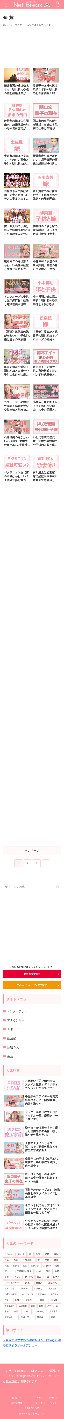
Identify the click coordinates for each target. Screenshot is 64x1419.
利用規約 (11, 1381)
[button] (58, 887)
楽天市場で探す (32, 973)
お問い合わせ (32, 1408)
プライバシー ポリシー (45, 1376)
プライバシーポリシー (47, 1403)
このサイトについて (47, 1398)
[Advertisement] (32, 47)
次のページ (32, 850)
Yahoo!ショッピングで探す (32, 985)
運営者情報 (17, 1403)
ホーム (18, 1398)
